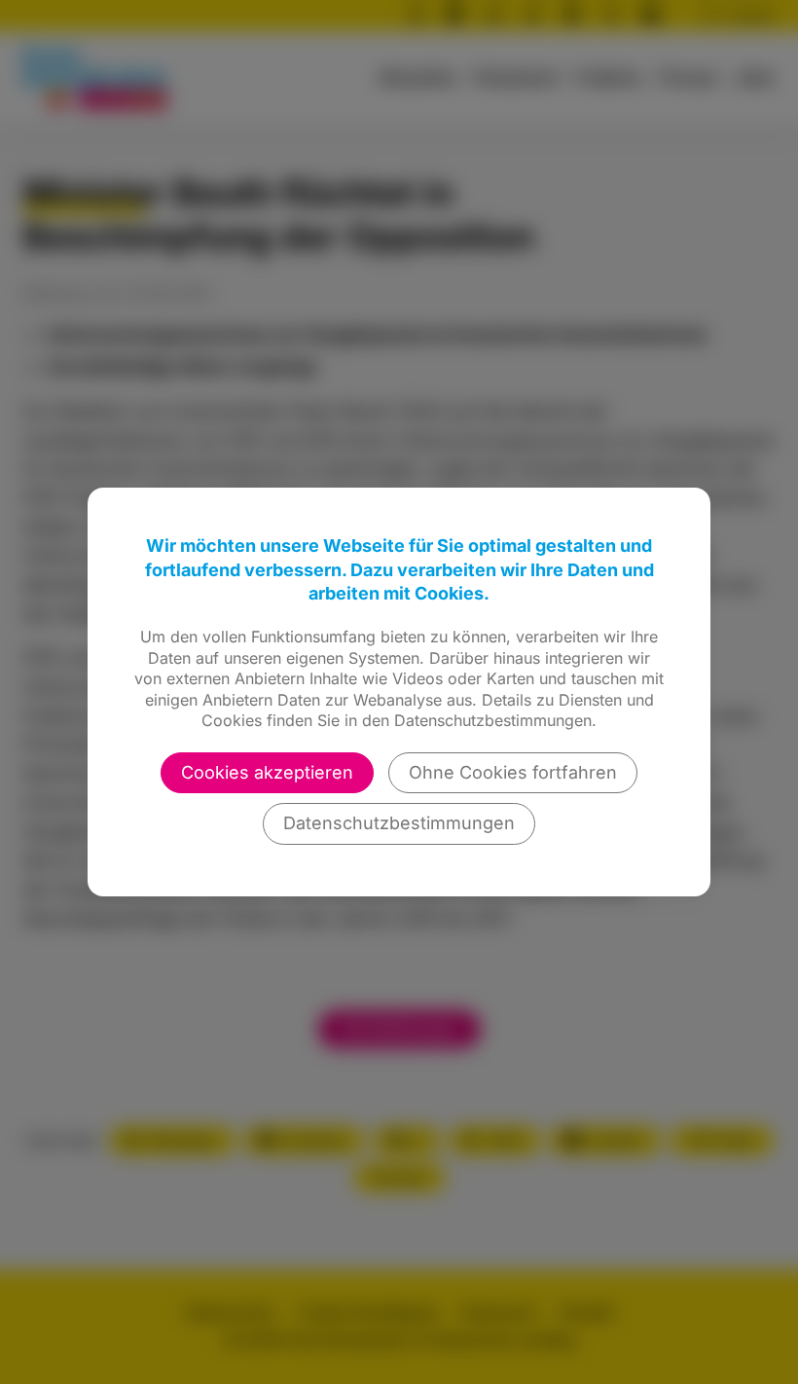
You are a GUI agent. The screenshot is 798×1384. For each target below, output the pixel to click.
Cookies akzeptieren (267, 772)
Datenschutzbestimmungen (399, 823)
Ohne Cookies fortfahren (513, 772)
